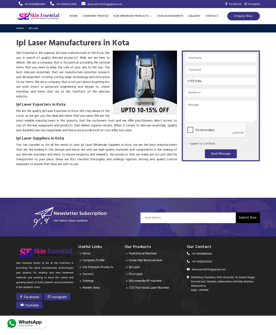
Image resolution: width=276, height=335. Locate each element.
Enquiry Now (243, 16)
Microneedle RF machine (145, 281)
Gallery (194, 16)
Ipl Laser (134, 267)
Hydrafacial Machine (143, 253)
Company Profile (95, 16)
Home (73, 16)
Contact (212, 16)
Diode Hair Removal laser (145, 260)
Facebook (31, 297)
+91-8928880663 (34, 4)
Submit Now (248, 217)
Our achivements (170, 16)
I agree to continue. (202, 143)
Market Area (90, 287)
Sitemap (88, 281)
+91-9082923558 (66, 4)
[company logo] (38, 16)
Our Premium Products (97, 267)
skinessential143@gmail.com (104, 4)
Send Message (221, 153)
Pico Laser (136, 274)
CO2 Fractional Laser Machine (149, 287)
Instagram (253, 4)
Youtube (31, 305)
